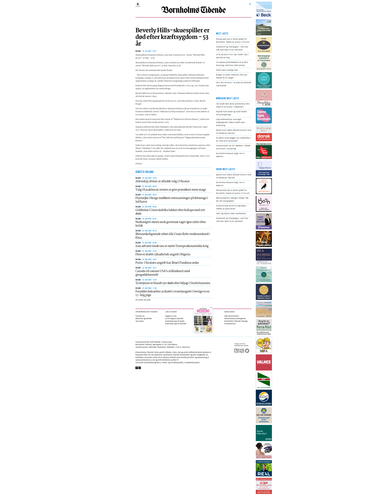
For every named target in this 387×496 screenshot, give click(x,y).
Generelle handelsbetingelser (147, 362)
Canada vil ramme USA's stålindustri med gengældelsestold (162, 273)
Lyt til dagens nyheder (174, 318)
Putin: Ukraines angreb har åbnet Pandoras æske (167, 262)
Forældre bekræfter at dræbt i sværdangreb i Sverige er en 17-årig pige (172, 293)
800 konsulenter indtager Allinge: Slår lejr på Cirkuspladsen (232, 199)
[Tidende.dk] (193, 9)
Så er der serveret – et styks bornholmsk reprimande (233, 84)
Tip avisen (139, 321)
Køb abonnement (231, 316)
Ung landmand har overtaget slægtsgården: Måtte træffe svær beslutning (230, 122)
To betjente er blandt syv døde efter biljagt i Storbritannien (172, 283)
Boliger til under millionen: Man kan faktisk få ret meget (231, 76)
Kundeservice (230, 323)
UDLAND (138, 51)
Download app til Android (175, 323)
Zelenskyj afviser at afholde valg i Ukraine (162, 181)
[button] (250, 3)
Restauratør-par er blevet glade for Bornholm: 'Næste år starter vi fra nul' (233, 40)
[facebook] (136, 367)
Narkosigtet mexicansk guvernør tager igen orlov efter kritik (170, 224)
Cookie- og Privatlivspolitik (172, 362)
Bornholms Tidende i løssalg (235, 321)
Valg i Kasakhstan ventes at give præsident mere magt (170, 189)
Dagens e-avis (170, 316)
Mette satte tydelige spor (227, 70)
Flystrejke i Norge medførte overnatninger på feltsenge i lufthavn (171, 200)
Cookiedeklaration (192, 362)
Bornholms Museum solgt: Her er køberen (230, 155)
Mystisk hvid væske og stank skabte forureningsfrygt (231, 113)
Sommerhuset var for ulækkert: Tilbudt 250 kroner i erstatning (233, 147)
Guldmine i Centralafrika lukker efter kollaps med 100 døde (170, 212)
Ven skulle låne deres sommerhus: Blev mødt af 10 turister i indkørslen (233, 105)
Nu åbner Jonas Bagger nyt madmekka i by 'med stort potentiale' (233, 139)
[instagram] (139, 367)
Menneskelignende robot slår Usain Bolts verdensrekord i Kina (172, 236)
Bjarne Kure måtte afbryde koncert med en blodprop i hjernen (233, 132)
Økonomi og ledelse (143, 318)
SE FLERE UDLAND (143, 300)
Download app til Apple (174, 321)
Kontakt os (139, 316)
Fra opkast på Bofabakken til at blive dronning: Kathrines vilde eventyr (232, 64)
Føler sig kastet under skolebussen (231, 213)
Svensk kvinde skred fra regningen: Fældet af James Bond (231, 207)
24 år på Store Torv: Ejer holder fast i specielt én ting (232, 56)
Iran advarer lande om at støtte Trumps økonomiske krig (171, 246)
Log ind (137, 6)
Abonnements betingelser (235, 318)
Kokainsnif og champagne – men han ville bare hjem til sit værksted (232, 48)
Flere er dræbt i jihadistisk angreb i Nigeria (162, 254)
